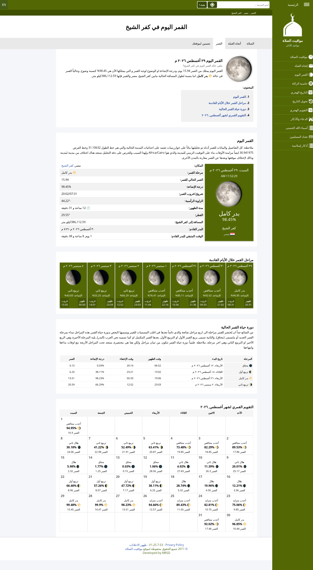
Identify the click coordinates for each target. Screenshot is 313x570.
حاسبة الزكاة (300, 83)
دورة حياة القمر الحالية (232, 109)
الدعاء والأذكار (299, 119)
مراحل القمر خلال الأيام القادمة (227, 103)
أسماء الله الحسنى (297, 128)
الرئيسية (293, 5)
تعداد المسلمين (299, 137)
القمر (219, 43)
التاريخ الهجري (299, 92)
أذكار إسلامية (300, 146)
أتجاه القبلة (234, 43)
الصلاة (250, 43)
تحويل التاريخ (300, 101)
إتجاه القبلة (301, 66)
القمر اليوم (301, 75)
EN (4, 5)
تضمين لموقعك (201, 43)
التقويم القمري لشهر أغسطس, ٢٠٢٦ (224, 115)
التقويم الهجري (299, 110)
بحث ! (202, 5)
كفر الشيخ (67, 165)
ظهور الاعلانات (138, 545)
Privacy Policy (174, 545)
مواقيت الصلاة (299, 57)
